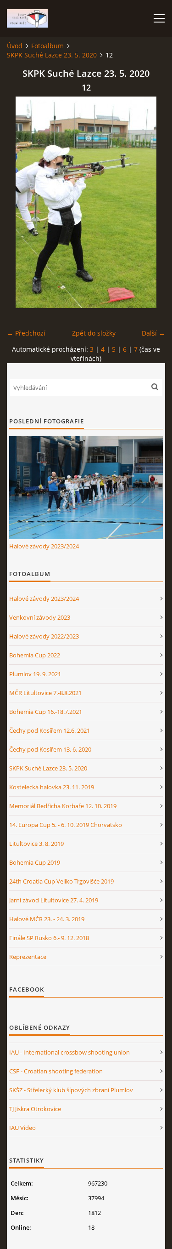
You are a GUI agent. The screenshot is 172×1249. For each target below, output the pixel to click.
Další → (153, 333)
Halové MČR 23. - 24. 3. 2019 (46, 919)
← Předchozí (26, 333)
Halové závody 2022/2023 (44, 636)
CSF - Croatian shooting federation (56, 1071)
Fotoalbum (47, 45)
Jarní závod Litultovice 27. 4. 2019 (53, 900)
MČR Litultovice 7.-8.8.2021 (45, 693)
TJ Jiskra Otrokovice (35, 1109)
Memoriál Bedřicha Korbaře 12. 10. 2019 (63, 806)
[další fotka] (150, 202)
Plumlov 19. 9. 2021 (35, 674)
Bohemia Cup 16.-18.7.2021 (45, 711)
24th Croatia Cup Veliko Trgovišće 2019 (61, 881)
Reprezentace (27, 956)
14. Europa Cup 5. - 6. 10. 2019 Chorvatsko (65, 825)
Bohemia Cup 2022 (34, 655)
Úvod (14, 45)
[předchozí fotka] (21, 202)
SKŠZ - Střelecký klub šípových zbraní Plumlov (71, 1090)
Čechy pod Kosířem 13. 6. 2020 (50, 749)
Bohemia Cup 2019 (34, 862)
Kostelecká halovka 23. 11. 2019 (51, 787)
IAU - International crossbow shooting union (69, 1052)
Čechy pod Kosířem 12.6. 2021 (49, 730)
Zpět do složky (94, 333)
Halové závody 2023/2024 (44, 546)
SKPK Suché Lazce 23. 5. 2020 (52, 55)
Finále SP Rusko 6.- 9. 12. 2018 (49, 938)
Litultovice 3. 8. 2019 (36, 843)
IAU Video (22, 1128)
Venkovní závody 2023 (39, 617)
